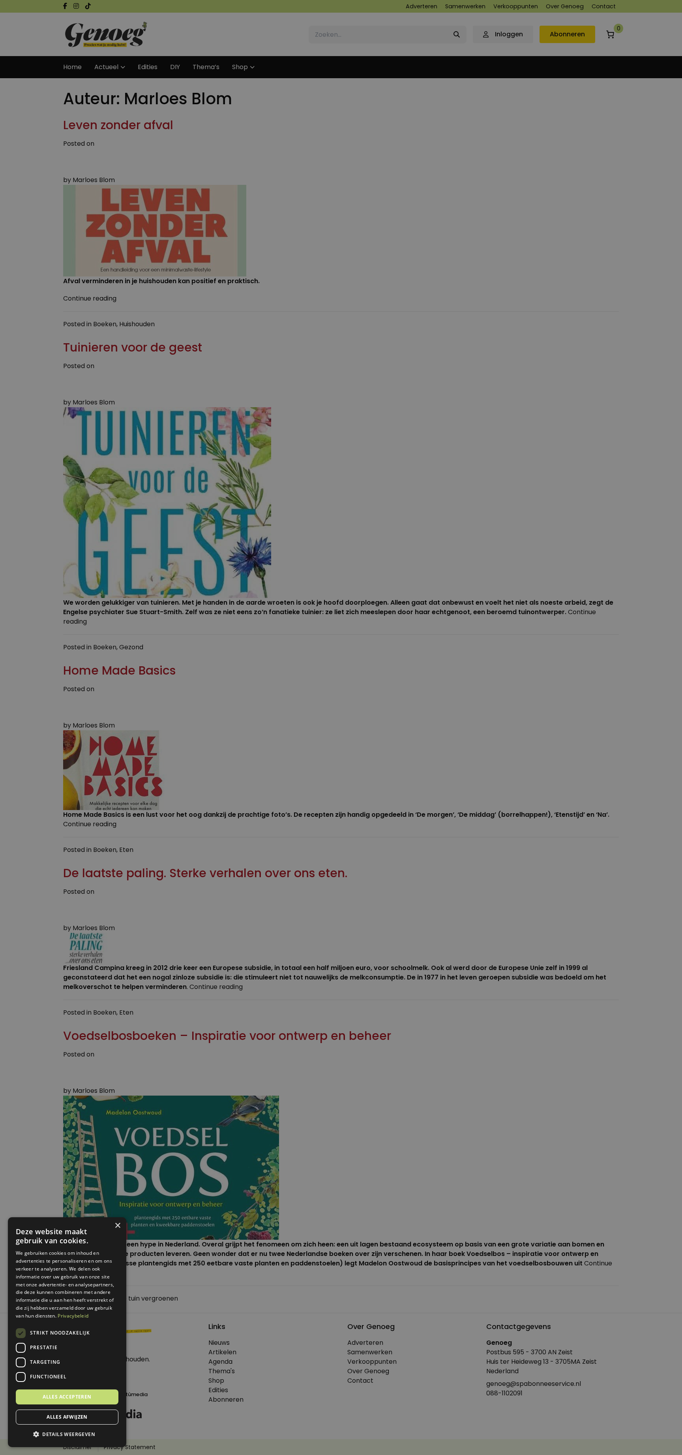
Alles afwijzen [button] (67, 1417)
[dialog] (341, 727)
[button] (67, 1434)
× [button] (117, 1226)
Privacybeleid (73, 1315)
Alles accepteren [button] (67, 1396)
